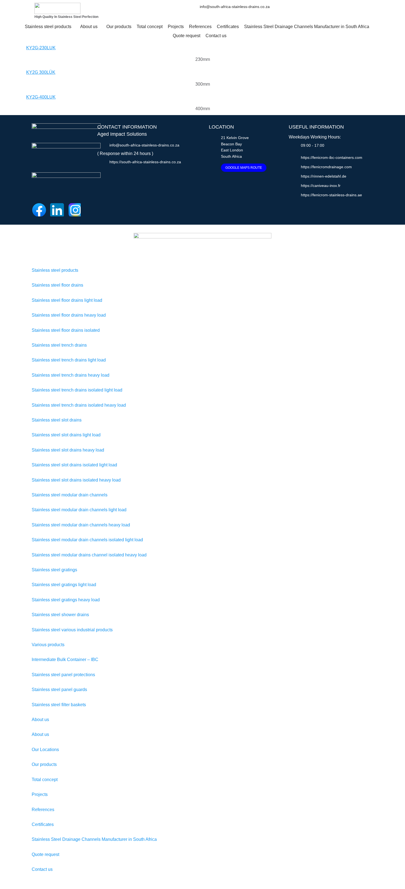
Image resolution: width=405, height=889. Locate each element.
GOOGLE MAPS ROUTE (243, 168)
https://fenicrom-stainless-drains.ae (331, 195)
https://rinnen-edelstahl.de (323, 176)
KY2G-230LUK (41, 47)
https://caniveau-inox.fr (321, 185)
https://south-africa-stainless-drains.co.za (145, 162)
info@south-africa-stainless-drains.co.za (235, 6)
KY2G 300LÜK (40, 72)
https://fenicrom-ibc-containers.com (331, 157)
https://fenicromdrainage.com (326, 167)
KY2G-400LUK (41, 97)
